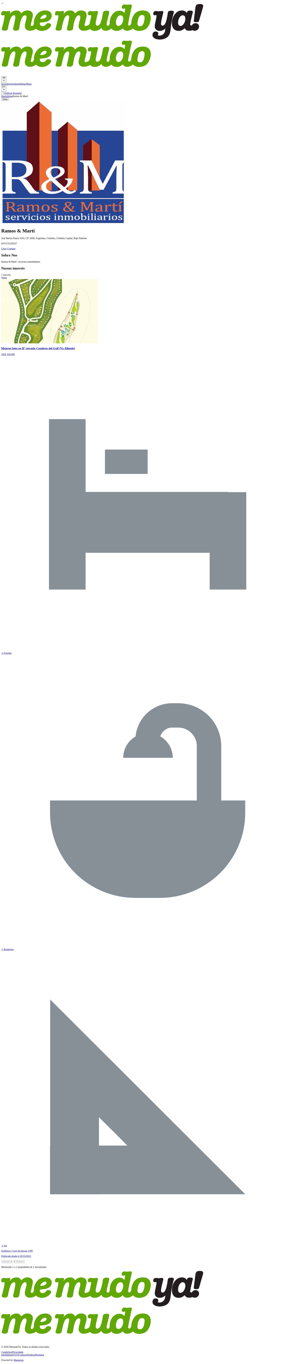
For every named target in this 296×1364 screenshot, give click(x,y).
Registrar (17, 93)
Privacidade (17, 1352)
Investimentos (8, 84)
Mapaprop (19, 1360)
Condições (6, 1352)
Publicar (8, 93)
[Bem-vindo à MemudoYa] (2, 3)
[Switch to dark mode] (2, 93)
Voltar (5, 99)
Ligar (3, 248)
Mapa (29, 84)
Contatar (10, 248)
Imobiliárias (20, 84)
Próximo (20, 1261)
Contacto (22, 1355)
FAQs (15, 1355)
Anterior (5, 1261)
